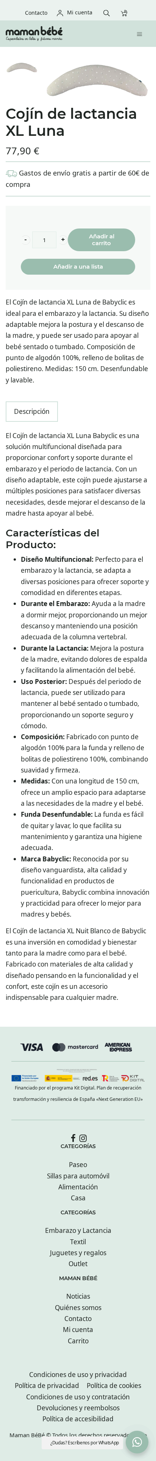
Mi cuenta (78, 1329)
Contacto (78, 1318)
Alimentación (78, 1187)
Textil (78, 1241)
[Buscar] (108, 12)
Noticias (78, 1296)
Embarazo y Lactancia (78, 1230)
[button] (25, 240)
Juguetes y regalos (78, 1252)
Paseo (78, 1164)
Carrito (78, 1341)
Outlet (78, 1263)
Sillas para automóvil (78, 1176)
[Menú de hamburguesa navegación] (141, 33)
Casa (78, 1198)
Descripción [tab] (32, 411)
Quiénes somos (78, 1307)
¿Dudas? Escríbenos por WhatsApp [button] (84, 1442)
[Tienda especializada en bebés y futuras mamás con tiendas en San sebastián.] (61, 33)
